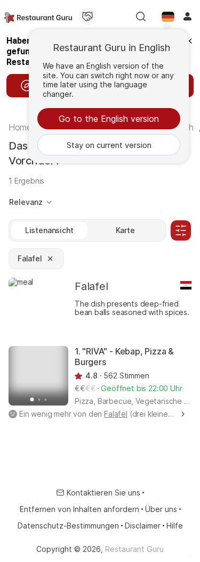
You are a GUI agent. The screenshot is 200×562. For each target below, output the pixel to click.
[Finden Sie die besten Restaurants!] (38, 16)
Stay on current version (109, 145)
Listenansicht (49, 230)
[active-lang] (168, 16)
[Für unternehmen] (87, 16)
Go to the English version (109, 118)
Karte (125, 230)
